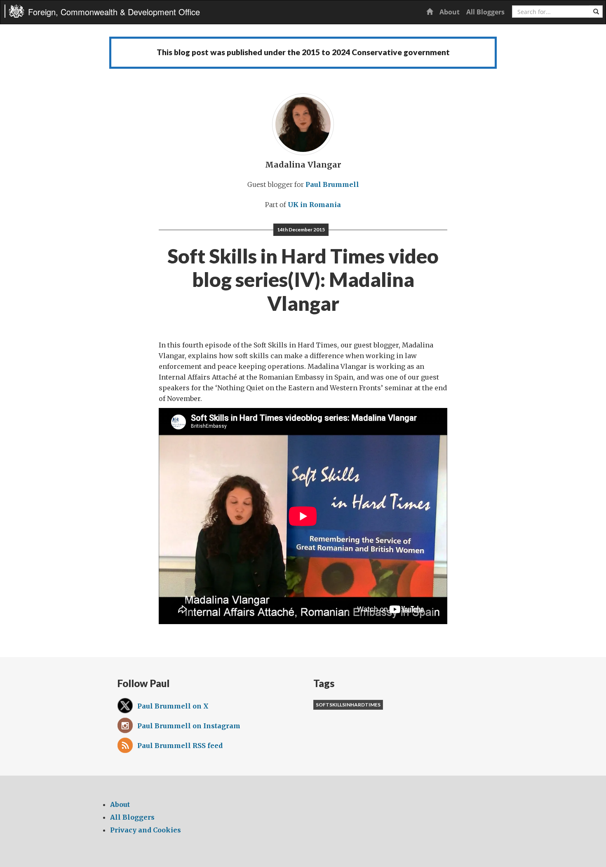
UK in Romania (314, 204)
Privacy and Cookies (145, 830)
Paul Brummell (332, 184)
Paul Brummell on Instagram (188, 726)
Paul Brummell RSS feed (180, 745)
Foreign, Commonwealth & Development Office (114, 12)
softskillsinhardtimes (348, 705)
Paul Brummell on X (173, 706)
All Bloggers (485, 11)
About (449, 11)
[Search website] (596, 11)
